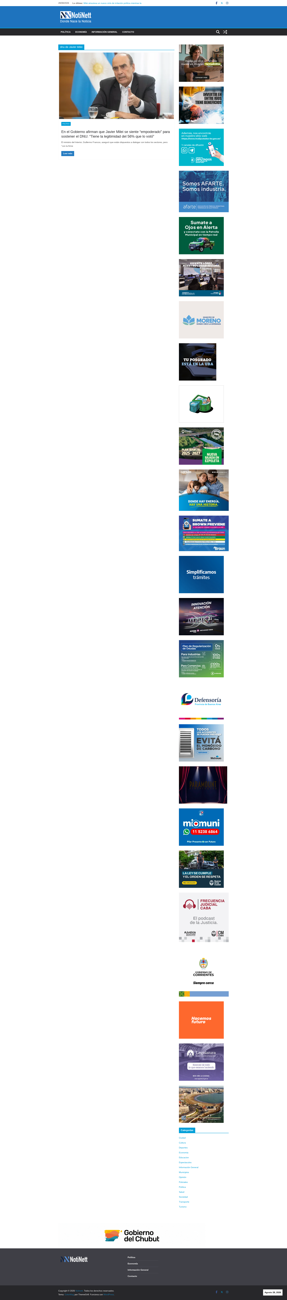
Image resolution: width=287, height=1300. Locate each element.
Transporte (184, 1202)
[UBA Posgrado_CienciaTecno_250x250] (197, 345)
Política (66, 32)
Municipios (184, 1172)
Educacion (184, 1157)
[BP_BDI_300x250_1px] (201, 387)
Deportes (183, 1147)
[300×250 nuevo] (201, 558)
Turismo (183, 1207)
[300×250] (201, 88)
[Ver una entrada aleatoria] (225, 32)
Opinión (182, 1177)
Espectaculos (185, 1162)
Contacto (128, 32)
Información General (104, 32)
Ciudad (182, 1138)
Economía (81, 32)
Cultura (182, 1143)
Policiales (183, 1182)
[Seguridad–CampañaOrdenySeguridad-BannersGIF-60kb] (201, 852)
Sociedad (183, 1197)
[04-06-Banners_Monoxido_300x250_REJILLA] (201, 726)
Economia (183, 1152)
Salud (181, 1192)
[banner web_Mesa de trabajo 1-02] (204, 949)
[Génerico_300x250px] (201, 46)
